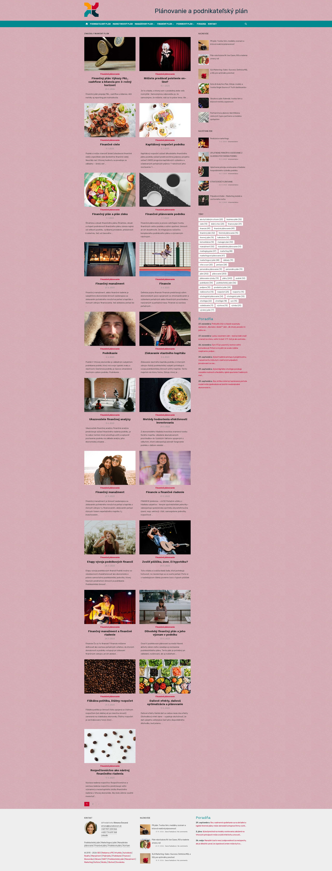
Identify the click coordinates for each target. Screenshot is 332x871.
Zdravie (98, 859)
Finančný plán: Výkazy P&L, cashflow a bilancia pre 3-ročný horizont (110, 82)
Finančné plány (101, 846)
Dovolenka (120, 862)
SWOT (104, 859)
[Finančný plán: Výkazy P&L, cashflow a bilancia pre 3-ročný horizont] (110, 54)
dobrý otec (217, 224)
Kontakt (212, 24)
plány (227, 278)
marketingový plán (209, 260)
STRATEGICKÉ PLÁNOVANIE (221, 182)
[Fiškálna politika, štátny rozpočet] (110, 676)
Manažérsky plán (144, 24)
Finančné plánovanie (110, 74)
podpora (205, 287)
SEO (99, 853)
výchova (222, 305)
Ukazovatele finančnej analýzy (110, 419)
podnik (240, 278)
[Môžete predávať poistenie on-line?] (165, 54)
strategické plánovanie (211, 296)
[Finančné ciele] (110, 120)
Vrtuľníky (118, 853)
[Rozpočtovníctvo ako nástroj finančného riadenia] (110, 746)
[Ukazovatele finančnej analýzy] (110, 395)
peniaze (221, 265)
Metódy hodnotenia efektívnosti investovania (165, 421)
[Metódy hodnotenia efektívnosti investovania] (165, 395)
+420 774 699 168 (109, 832)
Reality (87, 856)
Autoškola (127, 853)
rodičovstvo (207, 292)
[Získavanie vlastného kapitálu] (165, 329)
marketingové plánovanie (212, 256)
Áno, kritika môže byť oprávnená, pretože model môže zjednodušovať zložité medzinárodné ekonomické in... (222, 384)
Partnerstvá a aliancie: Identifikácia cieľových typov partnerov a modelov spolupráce (226, 116)
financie (205, 228)
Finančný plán (164, 24)
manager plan (225, 242)
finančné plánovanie (224, 228)
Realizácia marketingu (219, 138)
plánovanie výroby (209, 278)
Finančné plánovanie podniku (165, 214)
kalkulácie (223, 237)
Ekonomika (88, 859)
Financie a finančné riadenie (165, 492)
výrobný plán (207, 310)
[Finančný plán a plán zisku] (110, 190)
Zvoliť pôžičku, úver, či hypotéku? (165, 561)
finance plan (235, 224)
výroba (236, 305)
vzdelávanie (206, 305)
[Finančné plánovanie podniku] (165, 190)
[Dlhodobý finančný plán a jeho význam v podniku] (165, 607)
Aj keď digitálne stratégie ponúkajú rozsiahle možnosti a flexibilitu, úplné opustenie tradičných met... (222, 372)
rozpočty (238, 292)
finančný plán (207, 233)
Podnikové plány (115, 846)
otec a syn (206, 265)
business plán (234, 219)
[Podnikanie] (110, 329)
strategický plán (236, 296)
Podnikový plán (184, 24)
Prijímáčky (107, 856)
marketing (226, 251)
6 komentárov (233, 142)
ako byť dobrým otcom (211, 219)
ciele (203, 224)
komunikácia (207, 242)
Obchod (111, 862)
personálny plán (234, 269)
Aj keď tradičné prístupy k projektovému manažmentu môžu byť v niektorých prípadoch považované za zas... (222, 360)
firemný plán (207, 237)
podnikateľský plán (226, 283)
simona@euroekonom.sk (111, 826)
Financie (165, 283)
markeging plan (208, 251)
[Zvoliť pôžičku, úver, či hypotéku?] (165, 537)
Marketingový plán (123, 24)
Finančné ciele (110, 144)
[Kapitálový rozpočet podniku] (165, 120)
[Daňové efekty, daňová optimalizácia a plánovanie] (165, 676)
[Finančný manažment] (110, 259)
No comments (182, 832)
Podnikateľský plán (100, 24)
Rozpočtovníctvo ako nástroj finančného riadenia (109, 772)
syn (234, 301)
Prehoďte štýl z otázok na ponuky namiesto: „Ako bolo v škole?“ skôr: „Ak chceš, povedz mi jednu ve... (221, 327)
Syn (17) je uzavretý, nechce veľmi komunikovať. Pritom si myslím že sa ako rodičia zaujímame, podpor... (219, 348)
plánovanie (219, 274)
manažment (207, 247)
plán (204, 274)
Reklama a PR (107, 853)
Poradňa (201, 24)
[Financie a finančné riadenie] (165, 468)
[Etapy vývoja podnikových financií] (110, 537)
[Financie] (165, 259)
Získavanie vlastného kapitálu (165, 353)
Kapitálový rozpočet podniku (165, 144)
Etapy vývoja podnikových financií (110, 561)
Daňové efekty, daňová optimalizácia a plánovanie (165, 702)
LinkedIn (104, 835)
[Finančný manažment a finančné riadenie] (110, 607)
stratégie (221, 301)
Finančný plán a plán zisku (110, 214)
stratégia (206, 301)
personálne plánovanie (211, 269)
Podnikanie (109, 353)
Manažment (96, 856)
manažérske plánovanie (229, 247)
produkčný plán (222, 287)
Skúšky (104, 862)
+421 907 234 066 (109, 829)
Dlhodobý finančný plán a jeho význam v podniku (165, 633)
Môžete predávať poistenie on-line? (165, 80)
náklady (228, 260)
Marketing (88, 862)
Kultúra (97, 862)
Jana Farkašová (170, 832)
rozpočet (223, 292)
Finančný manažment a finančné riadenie (110, 633)
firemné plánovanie (228, 233)
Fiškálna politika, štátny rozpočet (110, 700)
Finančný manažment (109, 283)
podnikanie (206, 283)
